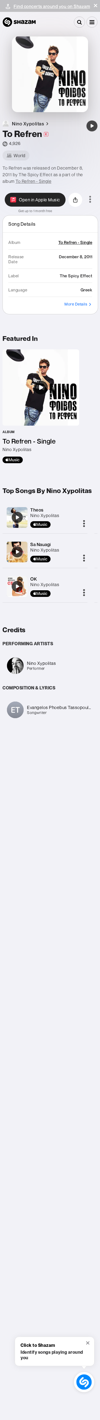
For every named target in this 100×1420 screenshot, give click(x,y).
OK (33, 579)
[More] (84, 524)
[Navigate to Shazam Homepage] (19, 22)
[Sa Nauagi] (17, 551)
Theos (37, 510)
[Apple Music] (12, 460)
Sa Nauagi (40, 544)
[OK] (17, 586)
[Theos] (17, 517)
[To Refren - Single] (40, 406)
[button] (95, 5)
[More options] (90, 200)
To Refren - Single (33, 181)
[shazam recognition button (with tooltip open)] (84, 1382)
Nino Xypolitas (44, 515)
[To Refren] (92, 125)
